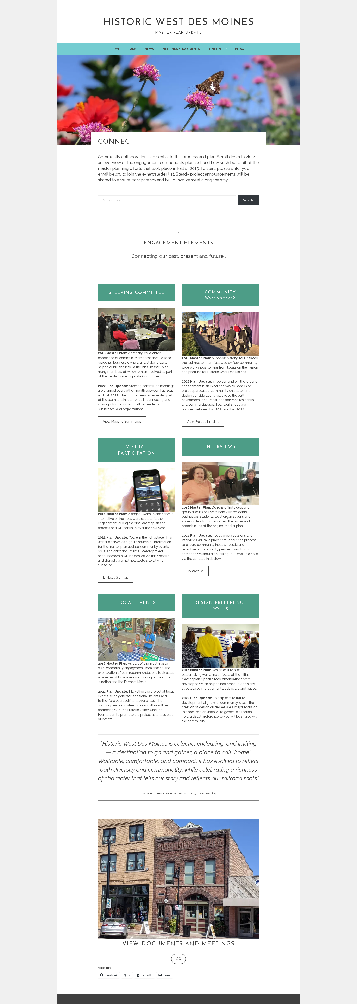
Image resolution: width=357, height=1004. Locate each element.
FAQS (132, 49)
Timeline (216, 49)
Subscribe (248, 200)
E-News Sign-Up (115, 577)
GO (178, 959)
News (149, 49)
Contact (238, 49)
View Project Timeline (203, 422)
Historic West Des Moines (178, 22)
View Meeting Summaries (122, 421)
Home (115, 49)
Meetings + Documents (181, 49)
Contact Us (195, 571)
